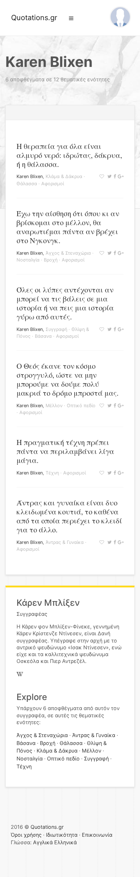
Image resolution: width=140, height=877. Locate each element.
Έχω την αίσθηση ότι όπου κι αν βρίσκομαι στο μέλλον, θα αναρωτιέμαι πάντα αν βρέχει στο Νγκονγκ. (68, 226)
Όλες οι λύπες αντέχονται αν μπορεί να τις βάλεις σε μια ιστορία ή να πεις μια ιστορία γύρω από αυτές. (65, 303)
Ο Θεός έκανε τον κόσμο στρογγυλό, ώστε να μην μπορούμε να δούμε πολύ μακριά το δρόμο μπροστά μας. (67, 379)
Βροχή (50, 260)
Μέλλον (54, 405)
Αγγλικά (43, 842)
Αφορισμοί (52, 183)
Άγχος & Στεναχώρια (68, 253)
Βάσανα (43, 336)
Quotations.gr (34, 17)
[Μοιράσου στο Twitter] (109, 176)
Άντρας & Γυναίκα (65, 542)
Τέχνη (52, 473)
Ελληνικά (65, 842)
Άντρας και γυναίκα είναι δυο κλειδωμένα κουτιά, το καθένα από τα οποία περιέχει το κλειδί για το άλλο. (69, 516)
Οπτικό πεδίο (81, 405)
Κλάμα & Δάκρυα (64, 176)
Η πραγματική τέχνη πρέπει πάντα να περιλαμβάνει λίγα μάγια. (65, 451)
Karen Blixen (30, 176)
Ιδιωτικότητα (62, 835)
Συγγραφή (56, 329)
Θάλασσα (27, 183)
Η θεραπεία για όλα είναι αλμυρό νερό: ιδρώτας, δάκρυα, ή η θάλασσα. (69, 155)
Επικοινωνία (97, 835)
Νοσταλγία (28, 260)
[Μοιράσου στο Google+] (119, 176)
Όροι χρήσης (26, 835)
